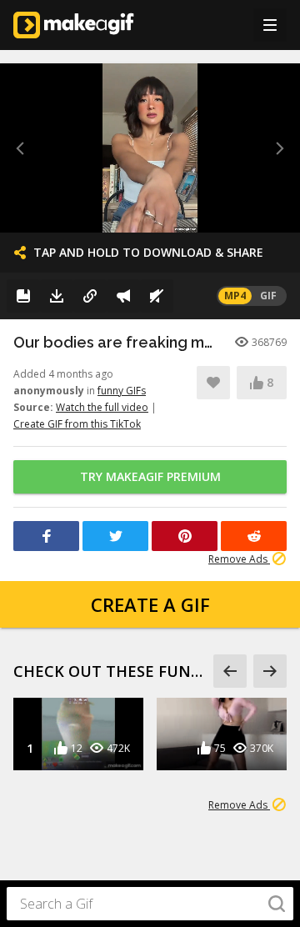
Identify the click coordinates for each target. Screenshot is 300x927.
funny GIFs (122, 390)
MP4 (235, 295)
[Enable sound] (156, 296)
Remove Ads (239, 559)
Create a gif (150, 604)
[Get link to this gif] (90, 296)
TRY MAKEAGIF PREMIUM (150, 476)
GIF (268, 295)
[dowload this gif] (56, 296)
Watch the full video (102, 407)
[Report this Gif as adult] (123, 296)
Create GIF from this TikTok (77, 424)
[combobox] (150, 903)
